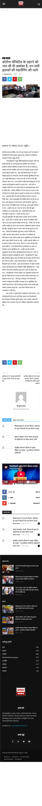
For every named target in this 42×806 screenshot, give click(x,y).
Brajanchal (8, 74)
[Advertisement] (21, 35)
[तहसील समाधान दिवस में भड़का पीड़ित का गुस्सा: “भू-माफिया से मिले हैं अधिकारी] (7, 450)
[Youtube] (29, 741)
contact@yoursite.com (19, 725)
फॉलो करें (38, 497)
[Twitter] (9, 79)
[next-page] (7, 458)
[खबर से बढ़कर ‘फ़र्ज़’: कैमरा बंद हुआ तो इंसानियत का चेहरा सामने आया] (7, 439)
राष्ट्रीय (8, 58)
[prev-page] (3, 458)
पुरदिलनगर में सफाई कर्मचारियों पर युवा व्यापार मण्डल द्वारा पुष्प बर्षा (11, 378)
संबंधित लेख (7, 420)
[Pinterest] (15, 79)
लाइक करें (38, 492)
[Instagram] (18, 741)
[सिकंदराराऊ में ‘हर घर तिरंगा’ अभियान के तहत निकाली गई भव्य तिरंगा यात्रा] (7, 428)
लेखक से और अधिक (18, 420)
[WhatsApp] (20, 79)
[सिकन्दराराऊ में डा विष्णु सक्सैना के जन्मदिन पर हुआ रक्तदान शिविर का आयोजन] (8, 580)
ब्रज (7, 10)
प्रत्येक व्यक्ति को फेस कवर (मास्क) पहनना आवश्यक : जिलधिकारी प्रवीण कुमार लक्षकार (32, 379)
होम (3, 10)
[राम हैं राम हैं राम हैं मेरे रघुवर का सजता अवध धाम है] (8, 569)
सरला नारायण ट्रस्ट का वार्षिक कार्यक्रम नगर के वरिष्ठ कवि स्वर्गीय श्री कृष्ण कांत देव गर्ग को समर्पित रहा (27, 590)
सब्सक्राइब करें (36, 503)
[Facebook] (4, 79)
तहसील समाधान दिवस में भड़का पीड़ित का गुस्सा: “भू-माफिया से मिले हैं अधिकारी (27, 450)
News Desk (16, 523)
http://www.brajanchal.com (21, 409)
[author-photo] (21, 403)
